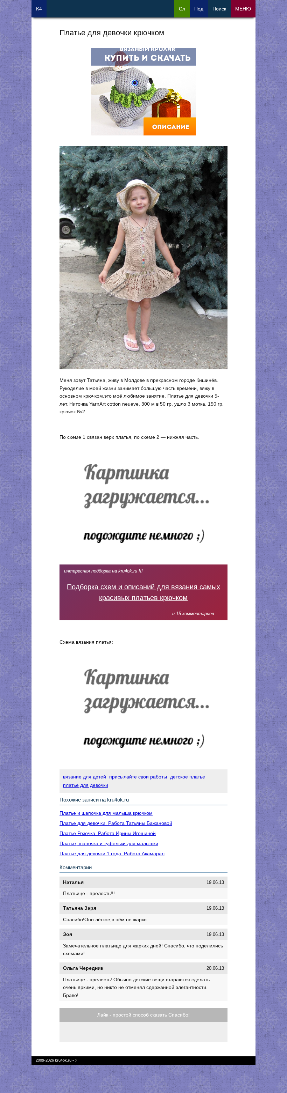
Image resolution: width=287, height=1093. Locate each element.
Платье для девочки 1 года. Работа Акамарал (111, 853)
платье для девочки (85, 785)
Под (198, 9)
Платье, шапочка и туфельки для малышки (108, 843)
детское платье (187, 777)
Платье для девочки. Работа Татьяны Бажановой (115, 823)
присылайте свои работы (138, 777)
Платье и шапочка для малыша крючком (106, 813)
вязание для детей (84, 777)
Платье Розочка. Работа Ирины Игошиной (107, 833)
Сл (182, 9)
